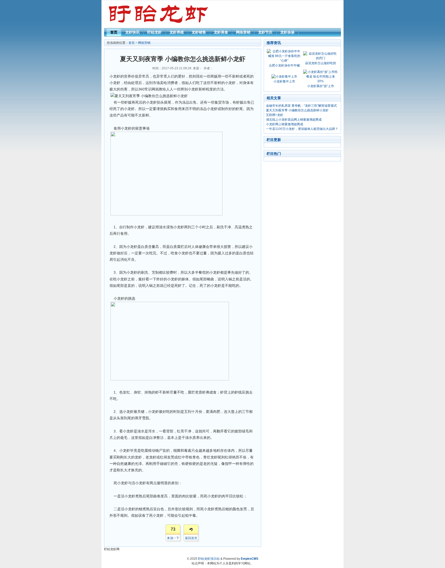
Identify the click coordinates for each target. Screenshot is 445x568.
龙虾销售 (199, 32)
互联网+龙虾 (274, 115)
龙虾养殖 (176, 32)
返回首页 (191, 538)
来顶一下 (173, 538)
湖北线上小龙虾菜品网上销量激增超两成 (294, 119)
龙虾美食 (221, 32)
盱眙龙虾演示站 (209, 559)
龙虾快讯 (132, 32)
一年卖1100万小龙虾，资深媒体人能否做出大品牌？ (302, 129)
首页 (113, 32)
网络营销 (243, 32)
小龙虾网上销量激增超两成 (284, 124)
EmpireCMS (249, 559)
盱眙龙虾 (154, 32)
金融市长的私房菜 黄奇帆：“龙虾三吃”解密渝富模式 (301, 105)
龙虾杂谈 (287, 32)
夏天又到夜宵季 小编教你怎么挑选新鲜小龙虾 (297, 110)
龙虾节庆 (265, 32)
